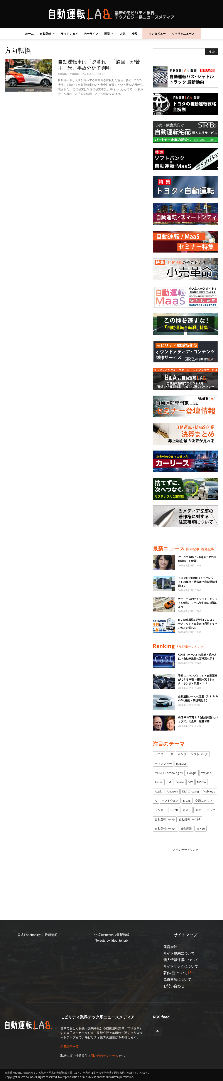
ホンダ (182, 754)
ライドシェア (69, 34)
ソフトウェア (170, 801)
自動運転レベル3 (189, 819)
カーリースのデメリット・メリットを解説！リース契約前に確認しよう (197, 602)
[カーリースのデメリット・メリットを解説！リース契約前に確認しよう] (164, 604)
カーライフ (91, 34)
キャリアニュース (183, 34)
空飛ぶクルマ (203, 801)
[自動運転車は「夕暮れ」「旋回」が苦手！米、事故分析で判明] (28, 75)
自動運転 (45, 34)
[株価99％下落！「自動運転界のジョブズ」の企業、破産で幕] (164, 723)
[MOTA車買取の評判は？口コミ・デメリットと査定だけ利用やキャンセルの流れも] (164, 625)
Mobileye (209, 791)
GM (168, 782)
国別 (107, 34)
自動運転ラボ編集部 (68, 73)
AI (156, 801)
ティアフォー (163, 763)
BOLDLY (181, 763)
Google (192, 773)
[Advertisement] (185, 879)
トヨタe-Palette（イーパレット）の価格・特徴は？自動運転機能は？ (197, 581)
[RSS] (157, 1031)
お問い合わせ (173, 986)
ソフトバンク (199, 754)
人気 (122, 34)
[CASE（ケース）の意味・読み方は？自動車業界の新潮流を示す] (164, 660)
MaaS (187, 801)
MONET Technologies (169, 773)
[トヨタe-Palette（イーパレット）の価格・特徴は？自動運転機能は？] (164, 583)
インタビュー (157, 34)
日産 (170, 754)
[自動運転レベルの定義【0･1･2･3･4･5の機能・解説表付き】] (164, 702)
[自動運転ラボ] (111, 14)
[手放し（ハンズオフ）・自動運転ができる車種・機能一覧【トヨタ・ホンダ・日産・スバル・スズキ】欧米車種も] (164, 681)
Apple (158, 791)
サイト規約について (179, 953)
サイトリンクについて (180, 966)
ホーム (29, 34)
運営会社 (170, 947)
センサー (160, 810)
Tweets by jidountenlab (111, 940)
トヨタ (159, 754)
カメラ (186, 810)
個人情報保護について (180, 960)
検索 (134, 34)
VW (190, 782)
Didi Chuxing (190, 791)
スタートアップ (205, 810)
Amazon (172, 791)
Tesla (158, 782)
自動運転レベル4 (165, 828)
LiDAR (174, 810)
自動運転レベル (165, 819)
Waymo (206, 773)
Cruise (180, 782)
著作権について (175, 973)
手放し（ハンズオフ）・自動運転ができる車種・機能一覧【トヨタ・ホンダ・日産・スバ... (197, 679)
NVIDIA (201, 782)
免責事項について (177, 979)
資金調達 (186, 828)
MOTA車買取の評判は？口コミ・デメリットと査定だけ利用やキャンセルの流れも (197, 623)
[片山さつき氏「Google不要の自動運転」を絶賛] (164, 562)
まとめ (200, 828)
